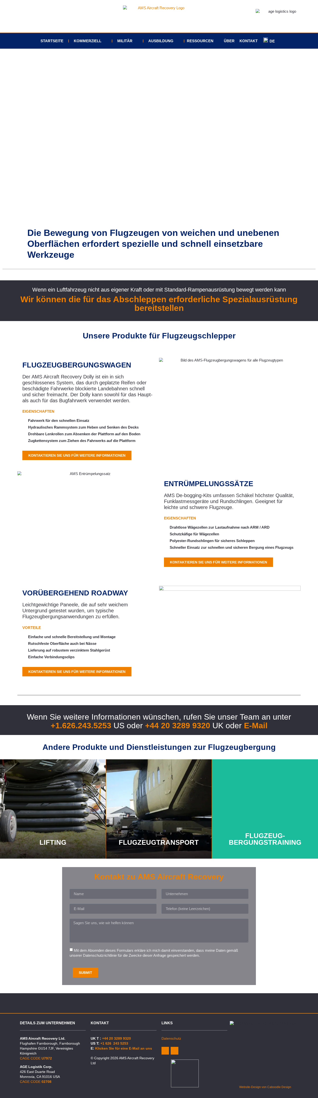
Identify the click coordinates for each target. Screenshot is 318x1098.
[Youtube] (174, 1050)
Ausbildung (160, 41)
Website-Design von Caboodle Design (265, 1087)
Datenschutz (171, 1038)
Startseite (51, 41)
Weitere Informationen (53, 825)
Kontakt (248, 41)
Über (229, 41)
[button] (7, 136)
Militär (124, 41)
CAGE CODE (36, 1058)
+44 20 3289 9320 (177, 725)
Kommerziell (87, 41)
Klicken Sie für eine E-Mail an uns (123, 1048)
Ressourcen (200, 41)
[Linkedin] (165, 1050)
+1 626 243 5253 (114, 1043)
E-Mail (256, 725)
